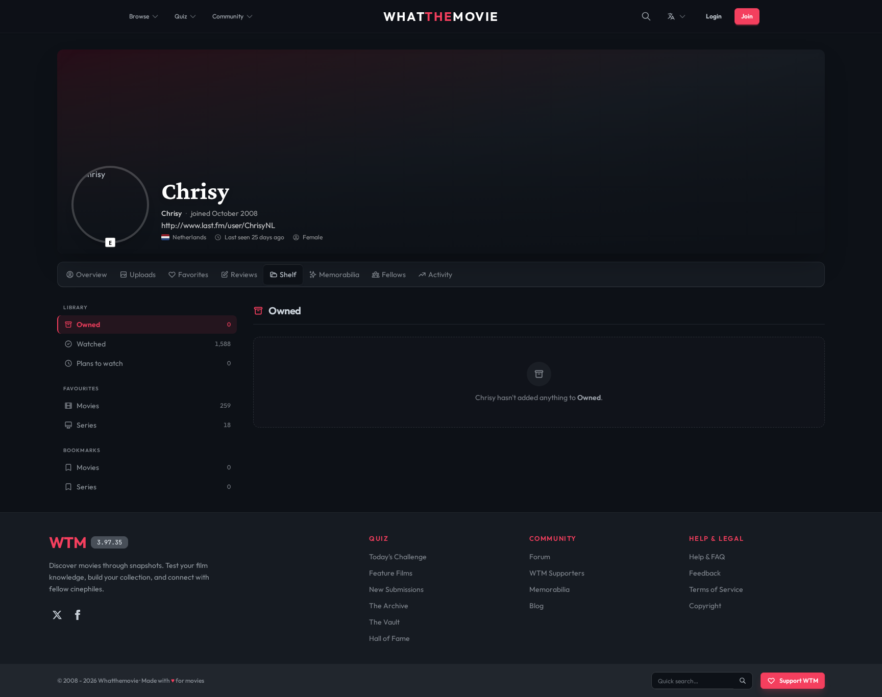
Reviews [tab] (244, 274)
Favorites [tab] (193, 274)
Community (227, 16)
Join (747, 16)
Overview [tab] (91, 274)
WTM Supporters (556, 573)
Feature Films (390, 573)
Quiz (181, 16)
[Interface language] (676, 16)
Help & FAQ (707, 556)
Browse (139, 16)
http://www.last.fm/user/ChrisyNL (218, 225)
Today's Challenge (398, 556)
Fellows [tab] (394, 274)
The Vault (384, 622)
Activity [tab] (440, 274)
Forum (539, 556)
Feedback (705, 573)
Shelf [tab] (288, 274)
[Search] (646, 16)
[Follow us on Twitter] (57, 615)
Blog (536, 605)
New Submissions (396, 589)
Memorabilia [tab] (339, 274)
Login (714, 16)
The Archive (388, 605)
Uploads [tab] (143, 274)
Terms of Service (716, 589)
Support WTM (798, 680)
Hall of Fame (389, 638)
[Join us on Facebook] (77, 615)
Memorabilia (549, 589)
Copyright (705, 605)
